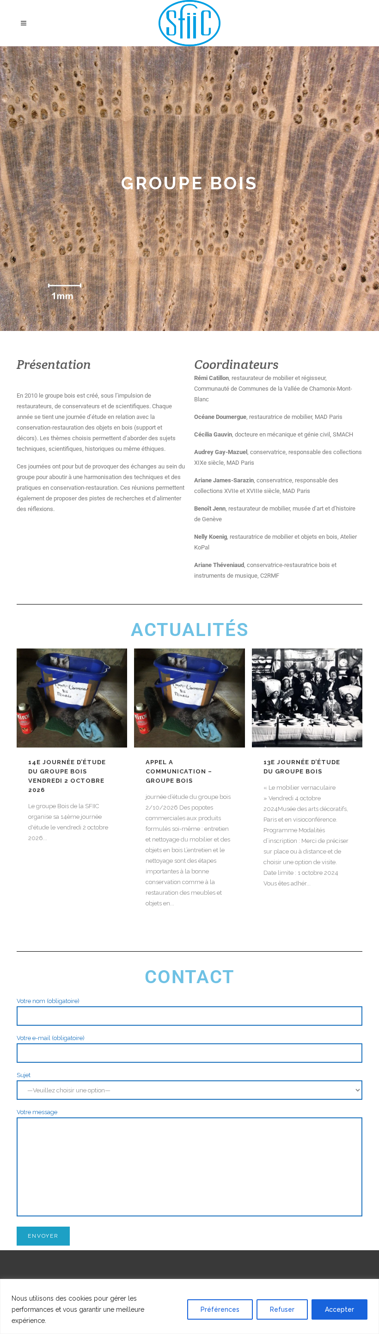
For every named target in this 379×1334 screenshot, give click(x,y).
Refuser (282, 1309)
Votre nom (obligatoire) (48, 1000)
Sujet (24, 1075)
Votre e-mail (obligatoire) (51, 1038)
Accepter (339, 1309)
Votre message (37, 1112)
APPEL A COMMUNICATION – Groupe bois (179, 771)
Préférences (220, 1309)
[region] (189, 1306)
